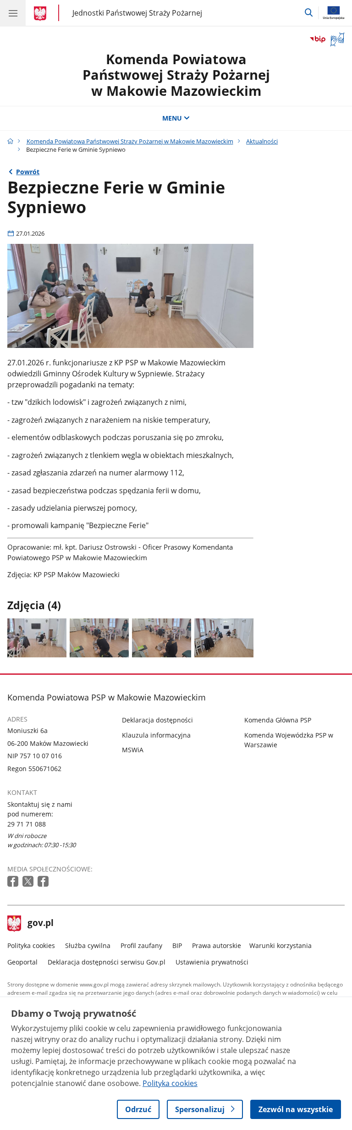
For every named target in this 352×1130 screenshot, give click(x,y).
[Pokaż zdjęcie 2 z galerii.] (99, 637)
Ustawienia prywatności (212, 962)
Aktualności (262, 141)
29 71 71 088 (26, 824)
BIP (177, 945)
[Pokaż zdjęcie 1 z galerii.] (36, 637)
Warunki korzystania (280, 945)
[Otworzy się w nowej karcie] (13, 882)
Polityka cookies (31, 945)
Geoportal (22, 962)
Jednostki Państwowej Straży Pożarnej (137, 12)
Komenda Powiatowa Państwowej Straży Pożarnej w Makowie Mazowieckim (176, 74)
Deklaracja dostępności (157, 720)
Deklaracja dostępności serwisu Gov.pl (106, 962)
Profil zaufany (141, 945)
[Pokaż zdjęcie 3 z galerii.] (161, 637)
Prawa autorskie (216, 945)
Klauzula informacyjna (156, 735)
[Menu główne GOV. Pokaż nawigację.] (13, 13)
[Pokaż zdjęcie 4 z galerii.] (223, 637)
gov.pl (40, 923)
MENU (172, 118)
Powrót (27, 171)
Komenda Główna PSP (277, 720)
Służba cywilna (87, 945)
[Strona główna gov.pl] (41, 13)
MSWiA (132, 749)
